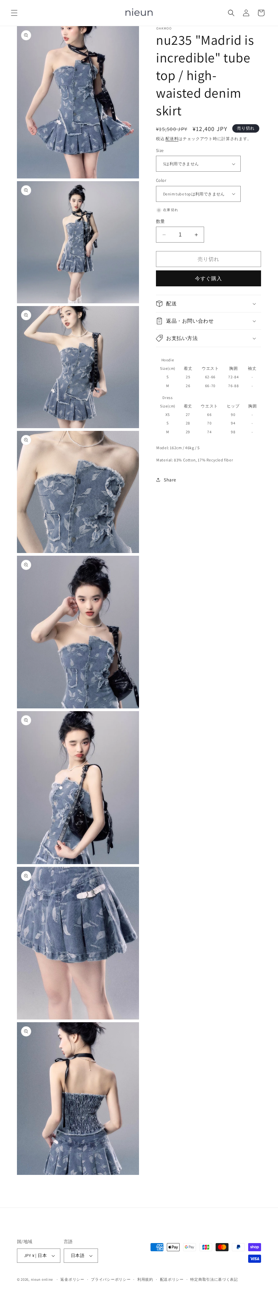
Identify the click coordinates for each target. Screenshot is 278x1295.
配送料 (171, 138)
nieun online (42, 1279)
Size (160, 150)
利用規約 (145, 1279)
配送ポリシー (172, 1279)
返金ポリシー (72, 1279)
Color (161, 180)
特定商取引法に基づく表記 (214, 1279)
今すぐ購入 (208, 278)
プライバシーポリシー (111, 1279)
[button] (14, 12)
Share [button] (170, 480)
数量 (160, 221)
